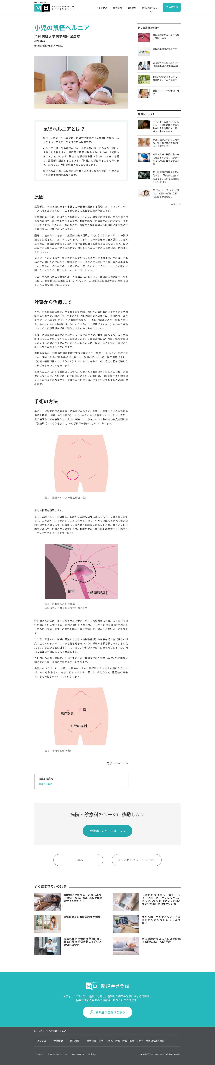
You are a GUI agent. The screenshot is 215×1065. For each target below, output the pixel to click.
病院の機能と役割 (155, 1041)
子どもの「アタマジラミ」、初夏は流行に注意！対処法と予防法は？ (166, 193)
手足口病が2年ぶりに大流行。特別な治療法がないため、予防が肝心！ (166, 143)
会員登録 (173, 7)
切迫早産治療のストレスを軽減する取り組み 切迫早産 (161, 940)
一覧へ (174, 204)
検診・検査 (121, 1041)
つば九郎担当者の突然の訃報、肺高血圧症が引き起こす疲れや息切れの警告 (83, 942)
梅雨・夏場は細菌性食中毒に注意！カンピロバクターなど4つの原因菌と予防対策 (166, 159)
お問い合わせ (78, 1054)
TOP (39, 1030)
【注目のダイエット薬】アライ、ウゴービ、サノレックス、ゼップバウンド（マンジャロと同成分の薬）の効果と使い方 (161, 899)
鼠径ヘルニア (45, 783)
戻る (80, 860)
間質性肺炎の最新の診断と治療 (82, 917)
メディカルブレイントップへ (137, 860)
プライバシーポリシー (57, 1054)
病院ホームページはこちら (107, 831)
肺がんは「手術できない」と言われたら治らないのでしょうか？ (161, 920)
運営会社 (92, 1054)
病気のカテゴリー (151, 7)
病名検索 (132, 7)
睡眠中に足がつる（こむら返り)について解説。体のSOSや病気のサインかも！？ (83, 898)
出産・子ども (136, 1041)
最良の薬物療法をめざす (165, 48)
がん (110, 1041)
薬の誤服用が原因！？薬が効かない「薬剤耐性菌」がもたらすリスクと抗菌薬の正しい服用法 (166, 177)
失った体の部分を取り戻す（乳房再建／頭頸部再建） (166, 64)
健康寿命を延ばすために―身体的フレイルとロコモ (166, 78)
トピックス (101, 7)
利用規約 (38, 1054)
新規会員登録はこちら (110, 1012)
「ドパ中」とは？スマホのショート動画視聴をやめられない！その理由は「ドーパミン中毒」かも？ (166, 126)
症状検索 (117, 7)
